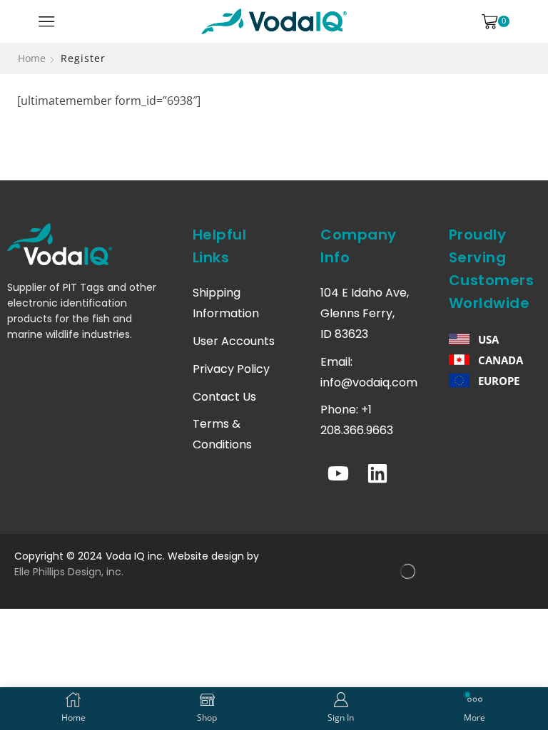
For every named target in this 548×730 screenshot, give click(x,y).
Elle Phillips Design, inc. (68, 572)
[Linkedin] (377, 473)
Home (32, 58)
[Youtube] (338, 473)
